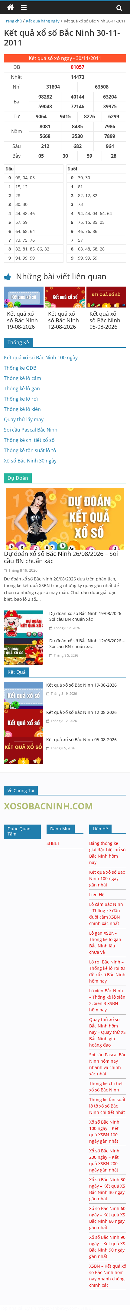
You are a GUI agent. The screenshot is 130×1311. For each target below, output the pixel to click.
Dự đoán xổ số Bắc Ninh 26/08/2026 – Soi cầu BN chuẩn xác (61, 557)
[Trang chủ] (10, 7)
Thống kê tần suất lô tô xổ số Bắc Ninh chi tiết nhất (107, 1106)
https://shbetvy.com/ (58, 1308)
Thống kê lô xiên (22, 409)
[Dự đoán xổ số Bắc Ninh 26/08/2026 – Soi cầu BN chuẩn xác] (65, 491)
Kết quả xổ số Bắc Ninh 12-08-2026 (63, 320)
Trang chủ (13, 21)
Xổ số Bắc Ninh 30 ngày (30, 460)
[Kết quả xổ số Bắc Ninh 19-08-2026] (24, 290)
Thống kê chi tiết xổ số (29, 440)
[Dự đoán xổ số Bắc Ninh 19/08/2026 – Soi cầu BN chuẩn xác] (25, 614)
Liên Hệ (96, 894)
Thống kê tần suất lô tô (30, 450)
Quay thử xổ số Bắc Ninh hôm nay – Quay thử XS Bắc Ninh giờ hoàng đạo (107, 1032)
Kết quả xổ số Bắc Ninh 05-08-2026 (104, 320)
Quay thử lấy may (24, 419)
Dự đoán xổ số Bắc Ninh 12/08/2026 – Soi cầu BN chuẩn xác (87, 644)
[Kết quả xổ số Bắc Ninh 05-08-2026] (106, 290)
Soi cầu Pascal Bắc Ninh (30, 429)
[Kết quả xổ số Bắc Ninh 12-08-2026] (65, 290)
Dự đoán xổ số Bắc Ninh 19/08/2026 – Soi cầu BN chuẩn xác (87, 616)
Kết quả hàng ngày (43, 21)
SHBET (53, 843)
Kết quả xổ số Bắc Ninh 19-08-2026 (22, 320)
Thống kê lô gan (22, 388)
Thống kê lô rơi (21, 398)
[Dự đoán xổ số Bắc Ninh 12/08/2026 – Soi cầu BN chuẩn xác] (25, 641)
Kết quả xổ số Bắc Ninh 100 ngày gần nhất (107, 878)
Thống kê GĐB (20, 368)
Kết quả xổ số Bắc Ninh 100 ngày (41, 357)
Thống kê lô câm (22, 378)
